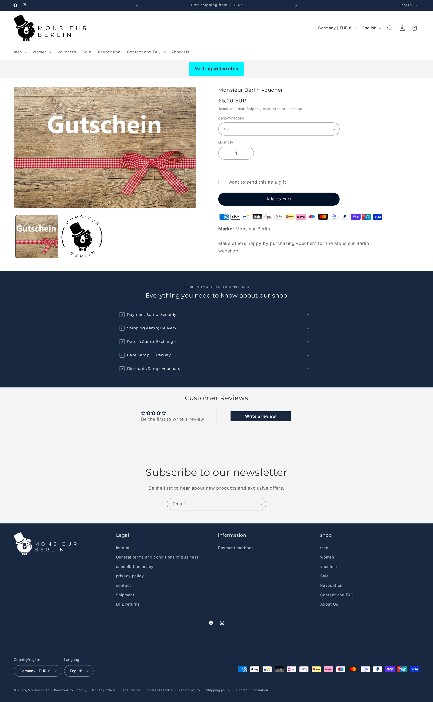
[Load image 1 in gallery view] (36, 236)
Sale (324, 576)
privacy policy (130, 576)
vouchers (329, 566)
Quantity (225, 142)
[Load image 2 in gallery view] (82, 236)
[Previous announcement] (136, 5)
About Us (329, 604)
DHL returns (128, 604)
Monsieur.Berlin (40, 690)
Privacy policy (103, 690)
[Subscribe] (260, 504)
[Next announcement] (296, 5)
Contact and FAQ (337, 594)
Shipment (125, 594)
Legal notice (130, 690)
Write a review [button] (260, 416)
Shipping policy (218, 690)
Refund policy (189, 690)
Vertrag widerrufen (217, 68)
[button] (20, 52)
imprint (123, 547)
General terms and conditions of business (157, 557)
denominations (231, 118)
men (324, 547)
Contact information (252, 690)
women (327, 557)
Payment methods (236, 547)
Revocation (331, 585)
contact (124, 585)
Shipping (254, 109)
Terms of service (159, 690)
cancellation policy (135, 566)
